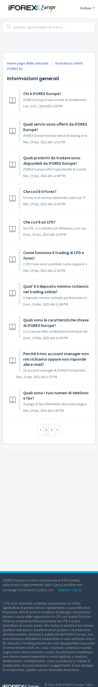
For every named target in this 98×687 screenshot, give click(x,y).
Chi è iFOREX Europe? (42, 93)
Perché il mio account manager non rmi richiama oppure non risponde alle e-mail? (56, 359)
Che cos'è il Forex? (39, 191)
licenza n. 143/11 (70, 590)
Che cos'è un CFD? (39, 222)
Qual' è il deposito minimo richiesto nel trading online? (56, 289)
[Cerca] (9, 27)
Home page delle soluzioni (28, 63)
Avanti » (57, 429)
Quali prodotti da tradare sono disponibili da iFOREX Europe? (51, 160)
